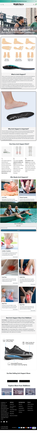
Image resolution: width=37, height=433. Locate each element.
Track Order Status (13, 409)
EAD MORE (33, 284)
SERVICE (12, 402)
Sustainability (21, 408)
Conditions (21, 406)
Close (36, 1)
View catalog (1, 4)
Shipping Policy (30, 410)
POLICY (29, 402)
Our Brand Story (21, 410)
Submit (18, 230)
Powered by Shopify (4, 428)
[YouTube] (4, 421)
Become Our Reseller (13, 415)
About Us (20, 404)
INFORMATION (22, 402)
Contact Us (12, 404)
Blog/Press (12, 413)
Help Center (12, 411)
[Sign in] (33, 4)
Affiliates (20, 412)
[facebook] (6, 421)
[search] (3, 4)
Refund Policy (30, 408)
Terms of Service (31, 404)
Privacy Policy (30, 406)
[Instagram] (1, 421)
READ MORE (15, 256)
